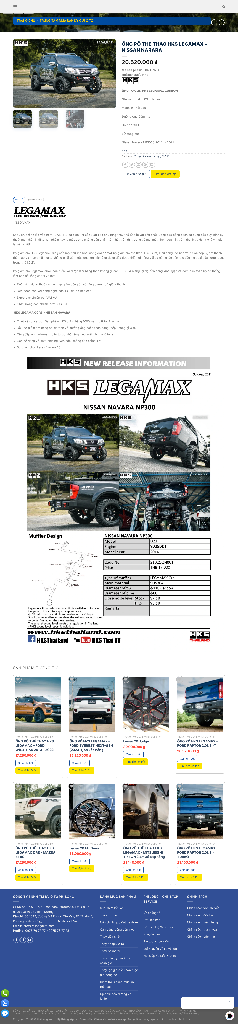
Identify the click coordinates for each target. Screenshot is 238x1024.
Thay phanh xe (110, 951)
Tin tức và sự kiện (156, 941)
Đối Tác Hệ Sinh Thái (158, 927)
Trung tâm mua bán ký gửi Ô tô (66, 20)
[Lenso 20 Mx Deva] (92, 811)
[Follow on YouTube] (30, 940)
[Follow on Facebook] (16, 940)
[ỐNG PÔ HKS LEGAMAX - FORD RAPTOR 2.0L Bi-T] (200, 704)
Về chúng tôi (152, 913)
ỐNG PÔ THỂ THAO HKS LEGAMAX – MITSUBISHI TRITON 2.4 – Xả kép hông (144, 852)
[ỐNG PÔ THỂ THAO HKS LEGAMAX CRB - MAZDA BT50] (38, 811)
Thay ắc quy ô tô (112, 944)
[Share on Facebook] (125, 165)
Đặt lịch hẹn (152, 920)
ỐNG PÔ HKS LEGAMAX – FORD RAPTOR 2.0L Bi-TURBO (197, 852)
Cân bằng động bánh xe (117, 929)
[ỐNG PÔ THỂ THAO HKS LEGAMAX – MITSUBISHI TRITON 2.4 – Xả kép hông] (146, 811)
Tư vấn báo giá (135, 174)
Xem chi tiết (25, 763)
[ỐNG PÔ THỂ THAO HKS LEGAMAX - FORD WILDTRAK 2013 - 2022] (38, 704)
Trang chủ (26, 20)
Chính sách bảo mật (201, 936)
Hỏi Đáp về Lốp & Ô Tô (160, 956)
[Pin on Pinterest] (145, 165)
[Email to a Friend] (139, 165)
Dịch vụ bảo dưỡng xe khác (115, 996)
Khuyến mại (152, 934)
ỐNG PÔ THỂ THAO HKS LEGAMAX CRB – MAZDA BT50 (35, 852)
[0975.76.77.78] (5, 993)
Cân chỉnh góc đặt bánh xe (119, 922)
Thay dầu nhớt (110, 936)
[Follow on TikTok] (23, 940)
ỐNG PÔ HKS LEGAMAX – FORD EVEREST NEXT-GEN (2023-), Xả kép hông (91, 745)
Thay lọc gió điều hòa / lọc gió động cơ (119, 972)
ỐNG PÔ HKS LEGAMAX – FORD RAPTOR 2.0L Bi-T (197, 743)
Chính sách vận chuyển (203, 908)
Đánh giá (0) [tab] (36, 200)
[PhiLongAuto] (5, 1003)
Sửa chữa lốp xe (111, 908)
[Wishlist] (18, 679)
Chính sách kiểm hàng (202, 922)
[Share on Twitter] (132, 165)
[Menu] (15, 6)
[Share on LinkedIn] (152, 165)
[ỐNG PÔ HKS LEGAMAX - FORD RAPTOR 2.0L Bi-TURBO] (200, 811)
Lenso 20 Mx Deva (84, 848)
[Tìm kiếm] (223, 6)
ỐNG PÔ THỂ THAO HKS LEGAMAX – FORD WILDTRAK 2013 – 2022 (34, 745)
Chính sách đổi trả (200, 915)
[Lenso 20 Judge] (146, 704)
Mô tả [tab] (19, 200)
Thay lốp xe (108, 915)
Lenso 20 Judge (136, 741)
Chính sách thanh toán (202, 929)
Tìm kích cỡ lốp (165, 174)
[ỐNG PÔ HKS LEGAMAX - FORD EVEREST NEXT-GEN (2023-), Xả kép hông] (92, 704)
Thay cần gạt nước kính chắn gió (116, 960)
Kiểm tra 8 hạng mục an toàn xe (117, 984)
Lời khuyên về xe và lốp (160, 948)
